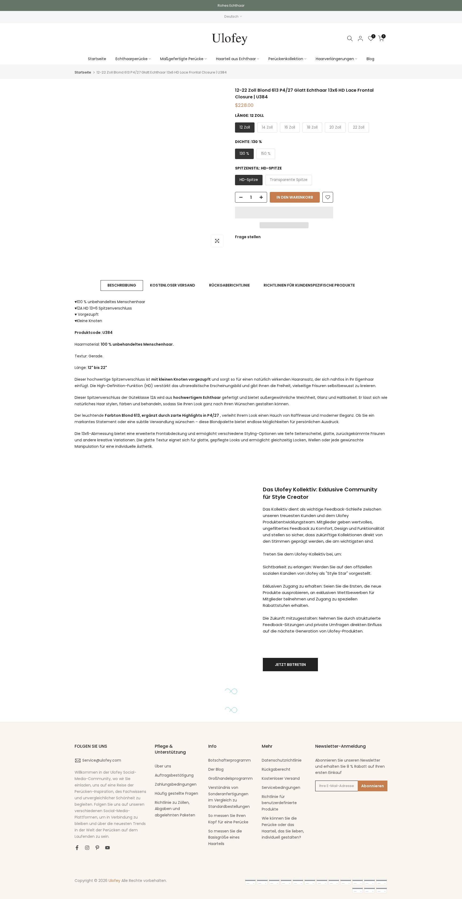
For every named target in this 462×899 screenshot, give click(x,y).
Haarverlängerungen (335, 58)
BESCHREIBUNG (121, 285)
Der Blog (216, 769)
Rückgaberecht (276, 769)
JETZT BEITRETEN (290, 664)
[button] (284, 212)
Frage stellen (248, 236)
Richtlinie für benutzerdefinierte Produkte (279, 803)
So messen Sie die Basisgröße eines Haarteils (225, 837)
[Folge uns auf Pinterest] (97, 847)
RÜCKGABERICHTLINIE (229, 285)
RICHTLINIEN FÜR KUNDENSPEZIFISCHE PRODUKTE (309, 285)
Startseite (97, 58)
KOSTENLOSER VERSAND (172, 285)
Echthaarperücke (132, 58)
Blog (370, 58)
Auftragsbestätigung (174, 775)
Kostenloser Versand (281, 778)
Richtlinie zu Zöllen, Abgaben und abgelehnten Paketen (175, 809)
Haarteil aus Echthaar (236, 58)
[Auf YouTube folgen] (107, 847)
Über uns (163, 766)
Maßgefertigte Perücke (181, 58)
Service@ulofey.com (101, 760)
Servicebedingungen (281, 787)
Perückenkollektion (285, 58)
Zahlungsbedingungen (176, 784)
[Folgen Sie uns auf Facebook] (77, 847)
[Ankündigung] (231, 5)
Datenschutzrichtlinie (282, 760)
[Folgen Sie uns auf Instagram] (87, 847)
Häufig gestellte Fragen (176, 793)
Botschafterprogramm (229, 760)
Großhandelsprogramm (230, 778)
